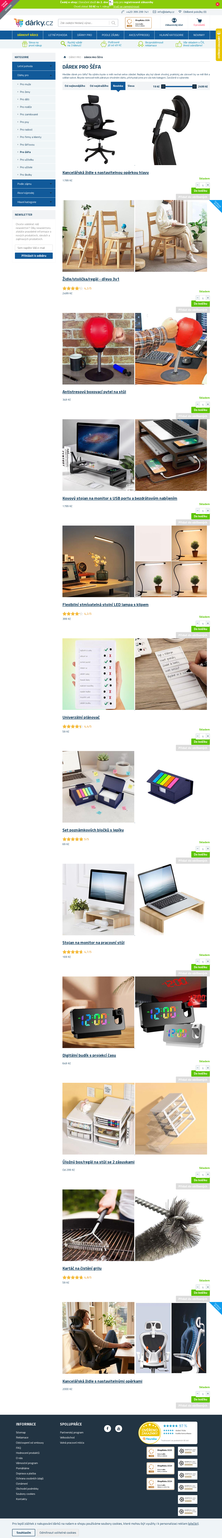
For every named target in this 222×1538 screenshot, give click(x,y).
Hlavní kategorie (171, 35)
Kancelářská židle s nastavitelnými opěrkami (102, 1381)
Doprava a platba (26, 1473)
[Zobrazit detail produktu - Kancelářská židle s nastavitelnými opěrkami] (134, 1373)
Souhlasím (23, 1532)
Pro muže (25, 84)
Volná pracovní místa (72, 1442)
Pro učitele (26, 167)
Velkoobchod (67, 1437)
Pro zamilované (29, 114)
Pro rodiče (26, 107)
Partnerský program (71, 1432)
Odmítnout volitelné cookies (58, 1532)
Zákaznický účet (174, 25)
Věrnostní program (27, 1463)
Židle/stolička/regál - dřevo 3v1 (90, 279)
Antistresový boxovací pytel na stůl (94, 391)
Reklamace (22, 1437)
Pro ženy (25, 92)
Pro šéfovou (27, 144)
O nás (19, 1458)
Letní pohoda (57, 35)
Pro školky (26, 175)
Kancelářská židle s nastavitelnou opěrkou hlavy (105, 172)
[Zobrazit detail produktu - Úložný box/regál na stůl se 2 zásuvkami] (134, 1153)
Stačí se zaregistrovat (126, 6)
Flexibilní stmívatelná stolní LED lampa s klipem (105, 604)
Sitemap (21, 1432)
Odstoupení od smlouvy (30, 1442)
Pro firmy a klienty (30, 137)
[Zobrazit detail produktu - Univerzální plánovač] (134, 709)
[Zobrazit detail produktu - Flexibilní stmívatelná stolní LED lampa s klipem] (134, 596)
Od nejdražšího (99, 86)
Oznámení (22, 1483)
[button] (208, 185)
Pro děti (24, 99)
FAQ (18, 1448)
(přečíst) (193, 1523)
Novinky (199, 35)
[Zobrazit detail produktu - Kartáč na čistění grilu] (134, 1260)
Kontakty (21, 1499)
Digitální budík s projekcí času (89, 1055)
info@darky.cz (166, 12)
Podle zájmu (110, 35)
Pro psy (24, 122)
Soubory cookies (25, 1494)
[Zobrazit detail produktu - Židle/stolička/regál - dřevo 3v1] (134, 271)
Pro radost (26, 129)
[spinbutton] (203, 185)
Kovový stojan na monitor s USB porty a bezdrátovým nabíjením (119, 498)
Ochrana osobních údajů (30, 1478)
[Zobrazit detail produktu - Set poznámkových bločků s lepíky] (134, 821)
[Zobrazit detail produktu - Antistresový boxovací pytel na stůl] (134, 383)
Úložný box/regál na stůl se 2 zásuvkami (98, 1162)
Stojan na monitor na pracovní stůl (93, 942)
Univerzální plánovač (81, 717)
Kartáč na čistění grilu (82, 1268)
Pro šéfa (25, 152)
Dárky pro (84, 35)
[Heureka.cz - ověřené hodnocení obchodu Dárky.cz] (167, 1443)
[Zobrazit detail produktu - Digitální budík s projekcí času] (134, 1047)
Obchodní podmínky (27, 1488)
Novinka (118, 86)
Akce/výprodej (139, 35)
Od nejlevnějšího (75, 86)
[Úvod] (65, 57)
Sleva (131, 86)
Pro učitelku (27, 159)
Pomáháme (22, 1468)
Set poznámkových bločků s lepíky (93, 830)
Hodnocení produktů (28, 1453)
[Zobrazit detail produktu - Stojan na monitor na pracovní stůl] (134, 934)
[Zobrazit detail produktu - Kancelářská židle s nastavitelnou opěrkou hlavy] (134, 164)
